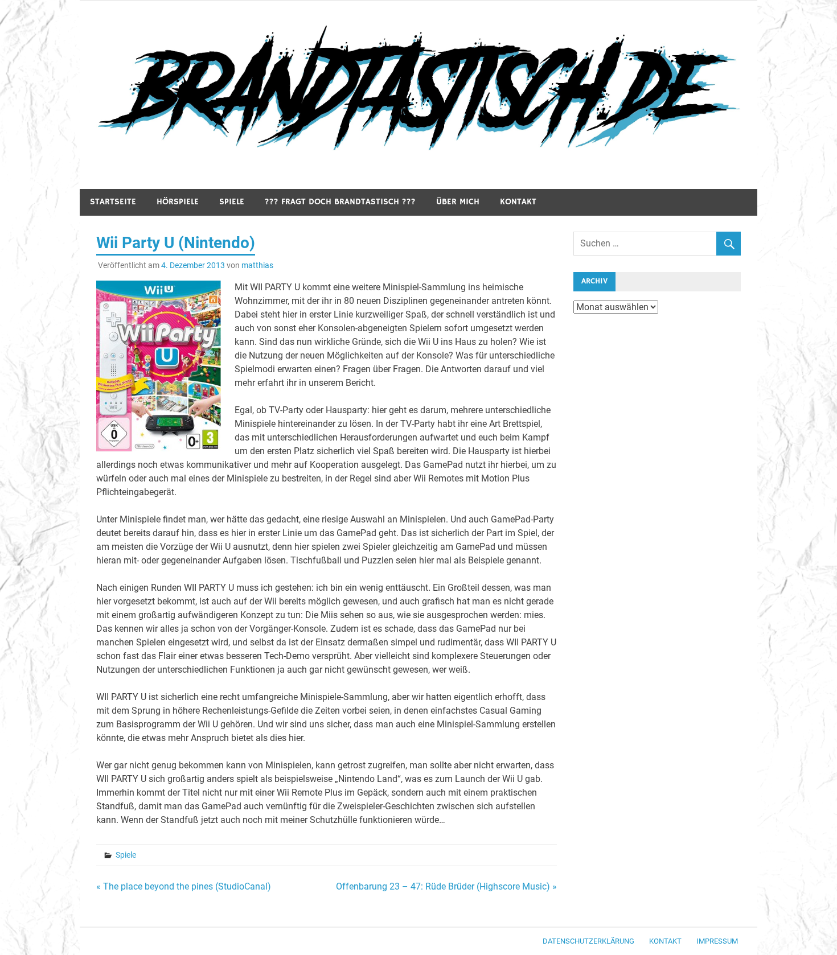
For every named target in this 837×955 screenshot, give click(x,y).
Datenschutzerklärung (588, 941)
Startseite (113, 201)
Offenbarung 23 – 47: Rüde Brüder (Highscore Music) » (446, 886)
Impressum (717, 941)
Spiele (231, 201)
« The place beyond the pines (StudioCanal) (183, 886)
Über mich (457, 201)
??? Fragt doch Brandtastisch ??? (340, 201)
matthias (257, 265)
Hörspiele (178, 201)
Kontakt (518, 201)
